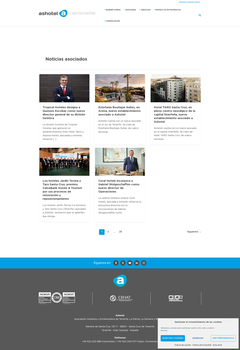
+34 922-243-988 (91, 341)
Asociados (130, 10)
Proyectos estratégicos (168, 10)
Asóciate (183, 2)
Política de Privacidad (201, 345)
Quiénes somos (113, 10)
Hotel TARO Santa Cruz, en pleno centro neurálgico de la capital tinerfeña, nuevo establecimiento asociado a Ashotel (174, 114)
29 (120, 232)
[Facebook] (116, 263)
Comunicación (113, 21)
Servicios (146, 10)
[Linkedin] (136, 263)
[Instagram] (143, 263)
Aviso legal (217, 345)
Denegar (197, 338)
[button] (103, 9)
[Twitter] (123, 263)
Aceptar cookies (172, 338)
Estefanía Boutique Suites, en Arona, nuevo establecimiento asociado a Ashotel (119, 111)
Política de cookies (183, 345)
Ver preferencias (223, 338)
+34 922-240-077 (127, 341)
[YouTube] (129, 263)
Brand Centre (194, 2)
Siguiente (194, 232)
